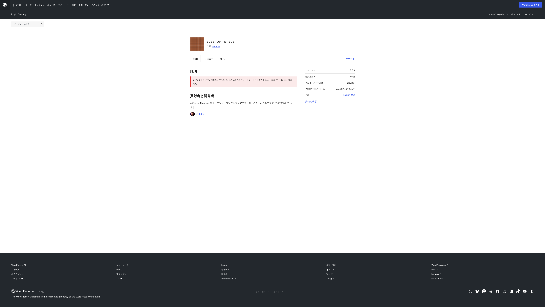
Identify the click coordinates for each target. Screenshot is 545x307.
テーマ (119, 269)
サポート (350, 58)
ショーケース (122, 265)
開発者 (224, 274)
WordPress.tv (228, 278)
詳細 (195, 58)
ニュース (15, 269)
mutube (216, 46)
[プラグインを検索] (41, 24)
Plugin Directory (18, 14)
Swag (330, 278)
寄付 (329, 274)
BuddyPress (438, 278)
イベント (330, 269)
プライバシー (17, 278)
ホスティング (17, 274)
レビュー (208, 58)
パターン (120, 278)
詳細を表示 (311, 101)
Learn (224, 265)
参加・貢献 (331, 265)
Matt (434, 269)
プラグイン (121, 274)
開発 (222, 58)
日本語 (41, 292)
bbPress (436, 274)
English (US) (349, 95)
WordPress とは (18, 265)
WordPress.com (440, 265)
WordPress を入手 (530, 5)
